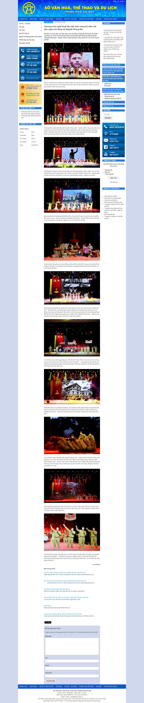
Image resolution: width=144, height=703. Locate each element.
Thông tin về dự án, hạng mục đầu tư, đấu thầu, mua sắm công (113, 90)
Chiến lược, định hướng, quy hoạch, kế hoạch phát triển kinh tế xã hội (113, 78)
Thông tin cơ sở (108, 106)
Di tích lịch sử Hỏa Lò (110, 200)
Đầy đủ (107, 172)
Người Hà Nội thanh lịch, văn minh (30, 36)
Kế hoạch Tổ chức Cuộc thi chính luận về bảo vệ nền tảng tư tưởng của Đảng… (114, 56)
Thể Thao (22, 30)
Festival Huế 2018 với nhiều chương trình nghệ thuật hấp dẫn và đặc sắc (66, 597)
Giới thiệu (33, 19)
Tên (46, 658)
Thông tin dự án (109, 96)
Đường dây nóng (110, 19)
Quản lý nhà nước (46, 19)
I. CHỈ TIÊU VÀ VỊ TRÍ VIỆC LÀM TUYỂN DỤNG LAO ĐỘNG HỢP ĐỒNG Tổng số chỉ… (113, 32)
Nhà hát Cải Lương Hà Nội (112, 198)
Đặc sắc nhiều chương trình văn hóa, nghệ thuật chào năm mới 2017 (65, 572)
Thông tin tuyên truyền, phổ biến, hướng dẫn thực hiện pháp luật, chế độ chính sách (113, 71)
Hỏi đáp (99, 19)
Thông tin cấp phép (86, 19)
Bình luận (48, 636)
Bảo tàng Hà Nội (109, 214)
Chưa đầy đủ (109, 174)
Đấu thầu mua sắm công (112, 94)
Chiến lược (107, 83)
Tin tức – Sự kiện (70, 19)
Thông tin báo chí (108, 102)
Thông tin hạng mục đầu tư (112, 98)
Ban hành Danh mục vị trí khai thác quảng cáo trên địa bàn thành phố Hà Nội (113, 49)
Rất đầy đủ (108, 170)
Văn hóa (21, 27)
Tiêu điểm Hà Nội (24, 43)
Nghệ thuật (47, 606)
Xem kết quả (113, 182)
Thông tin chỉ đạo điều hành (111, 65)
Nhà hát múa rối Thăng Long (113, 202)
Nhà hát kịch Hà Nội (110, 196)
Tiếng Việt (116, 1)
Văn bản (59, 19)
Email (47, 665)
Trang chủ (23, 19)
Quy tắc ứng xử (24, 33)
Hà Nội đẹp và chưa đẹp (26, 40)
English (122, 1)
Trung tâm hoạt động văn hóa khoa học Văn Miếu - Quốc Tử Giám (113, 210)
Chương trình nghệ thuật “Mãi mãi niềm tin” (57, 589)
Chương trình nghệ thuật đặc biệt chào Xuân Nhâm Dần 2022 (63, 614)
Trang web (48, 673)
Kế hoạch (107, 86)
